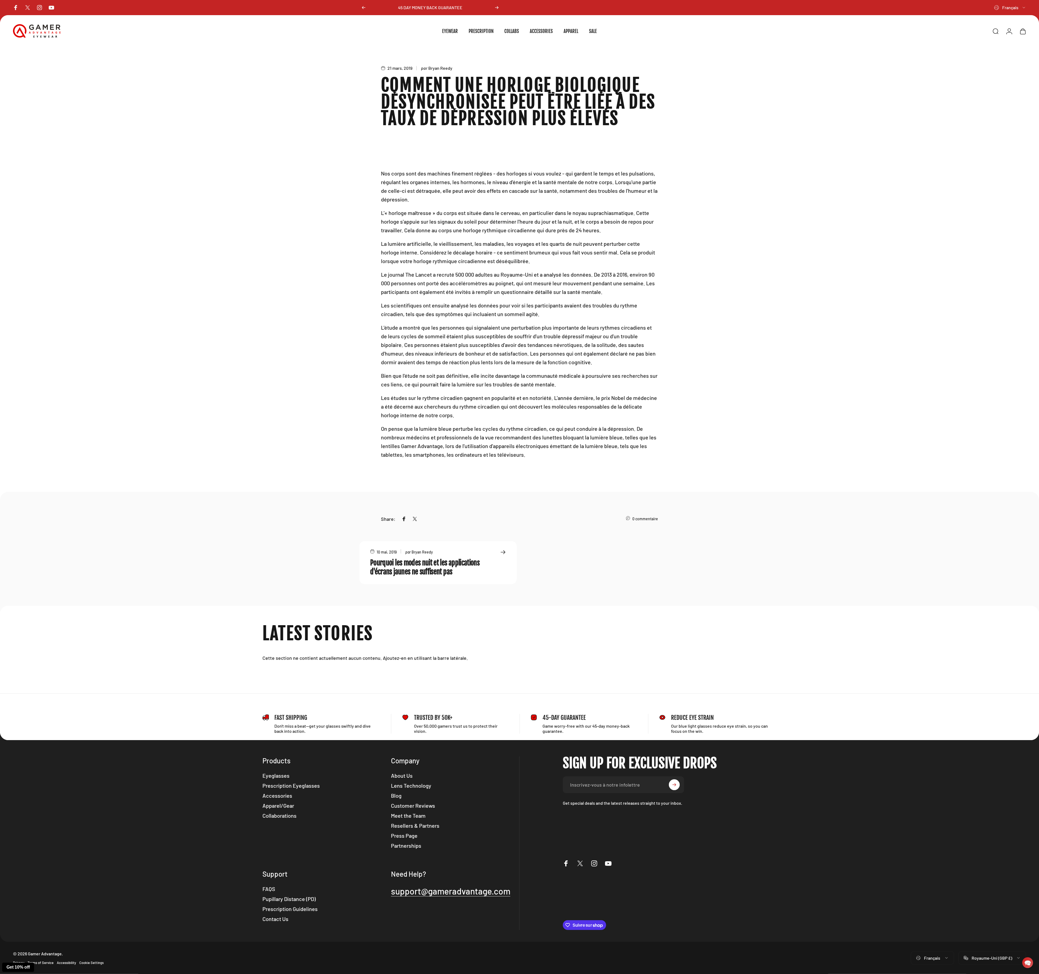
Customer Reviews (413, 805)
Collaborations (279, 815)
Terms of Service (41, 962)
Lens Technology (411, 785)
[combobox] (1010, 7)
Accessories (277, 795)
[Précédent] (364, 7)
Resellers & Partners (415, 825)
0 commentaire (645, 518)
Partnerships (406, 845)
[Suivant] (497, 7)
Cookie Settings (91, 962)
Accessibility (66, 962)
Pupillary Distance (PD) (289, 899)
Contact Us (275, 919)
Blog (396, 795)
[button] (1027, 962)
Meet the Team (408, 815)
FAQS (268, 889)
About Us (402, 775)
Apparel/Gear (278, 805)
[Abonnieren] (674, 784)
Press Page (404, 835)
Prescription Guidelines (290, 909)
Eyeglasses (276, 775)
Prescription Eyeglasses (291, 785)
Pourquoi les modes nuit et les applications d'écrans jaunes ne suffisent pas (424, 567)
